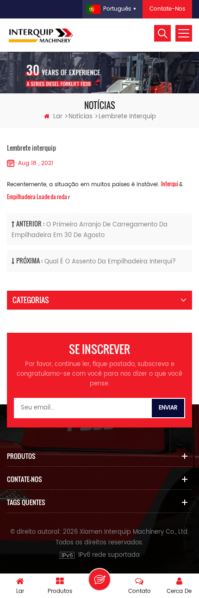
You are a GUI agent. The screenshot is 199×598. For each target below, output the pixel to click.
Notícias (80, 117)
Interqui (170, 184)
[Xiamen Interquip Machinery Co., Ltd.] (41, 35)
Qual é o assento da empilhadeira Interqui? (110, 262)
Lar (57, 117)
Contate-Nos (167, 9)
